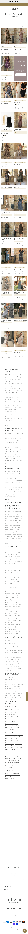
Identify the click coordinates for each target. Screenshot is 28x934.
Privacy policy (23, 927)
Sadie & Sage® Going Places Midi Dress (19, 239)
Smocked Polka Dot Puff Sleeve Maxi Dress (20, 213)
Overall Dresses (9, 767)
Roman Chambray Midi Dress (6, 265)
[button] (2, 8)
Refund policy (16, 927)
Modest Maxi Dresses (11, 756)
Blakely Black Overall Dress (20, 320)
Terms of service (10, 929)
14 (19, 363)
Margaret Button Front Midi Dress (7, 321)
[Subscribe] (23, 879)
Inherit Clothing (8, 927)
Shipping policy (18, 929)
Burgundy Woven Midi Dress (6, 73)
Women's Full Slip (18, 99)
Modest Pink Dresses (16, 740)
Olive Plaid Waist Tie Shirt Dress (7, 46)
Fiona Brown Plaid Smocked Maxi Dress (5, 293)
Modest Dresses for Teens (12, 776)
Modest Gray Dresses (16, 747)
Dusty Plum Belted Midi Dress (19, 46)
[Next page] (23, 363)
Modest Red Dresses (11, 742)
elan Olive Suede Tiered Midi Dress (6, 239)
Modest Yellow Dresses (12, 749)
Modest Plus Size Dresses (12, 773)
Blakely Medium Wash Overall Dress (19, 293)
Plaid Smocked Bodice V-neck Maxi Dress (20, 160)
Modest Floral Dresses (11, 751)
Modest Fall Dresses (10, 727)
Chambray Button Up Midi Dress (7, 100)
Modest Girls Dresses (11, 778)
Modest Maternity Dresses (12, 775)
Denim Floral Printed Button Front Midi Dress (6, 187)
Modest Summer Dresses (12, 725)
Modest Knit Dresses (16, 764)
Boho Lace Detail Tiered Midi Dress (20, 187)
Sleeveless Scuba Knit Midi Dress (7, 213)
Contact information (14, 931)
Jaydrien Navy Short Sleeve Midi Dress (20, 265)
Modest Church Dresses (12, 709)
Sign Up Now (20, 74)
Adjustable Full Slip (5, 129)
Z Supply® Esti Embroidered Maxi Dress (20, 130)
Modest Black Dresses (11, 735)
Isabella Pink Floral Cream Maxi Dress (20, 348)
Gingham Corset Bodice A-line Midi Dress (7, 160)
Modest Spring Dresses (11, 724)
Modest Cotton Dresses (12, 765)
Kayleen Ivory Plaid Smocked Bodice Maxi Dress (6, 349)
